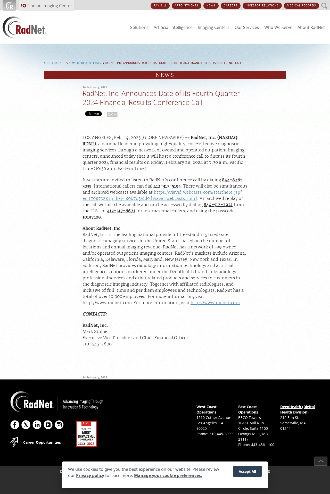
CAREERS (230, 5)
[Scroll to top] (321, 461)
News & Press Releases (85, 63)
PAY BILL (160, 5)
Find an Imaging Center (49, 6)
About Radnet (54, 63)
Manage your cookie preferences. (168, 475)
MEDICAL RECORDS (301, 5)
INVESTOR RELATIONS (262, 5)
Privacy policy (90, 475)
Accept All (247, 471)
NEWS (211, 5)
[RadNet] (33, 27)
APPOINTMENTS (186, 5)
